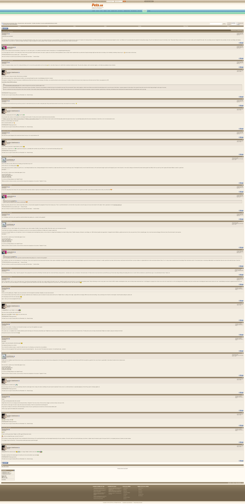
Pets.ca (93, 3)
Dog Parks (125, 491)
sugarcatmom (10, 47)
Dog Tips (125, 489)
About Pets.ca (140, 488)
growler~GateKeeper (12, 72)
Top (242, 482)
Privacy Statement (238, 482)
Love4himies (10, 159)
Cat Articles (125, 494)
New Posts (230, 482)
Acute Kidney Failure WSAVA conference (9, 82)
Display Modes (239, 30)
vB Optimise (119, 490)
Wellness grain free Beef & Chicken (32, 118)
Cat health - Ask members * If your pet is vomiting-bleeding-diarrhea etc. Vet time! (44, 23)
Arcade (105, 26)
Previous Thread (120, 468)
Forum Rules (4, 479)
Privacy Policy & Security (138, 502)
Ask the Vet (140, 491)
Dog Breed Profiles (126, 492)
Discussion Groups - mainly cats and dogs (24, 23)
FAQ (48, 26)
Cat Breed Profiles (126, 497)
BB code (3, 475)
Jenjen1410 (5, 270)
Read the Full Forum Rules (98, 498)
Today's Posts (185, 26)
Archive (233, 482)
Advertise (140, 489)
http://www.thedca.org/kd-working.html (12, 85)
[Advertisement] (122, 18)
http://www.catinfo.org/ (117, 204)
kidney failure (4, 466)
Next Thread (125, 468)
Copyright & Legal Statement (127, 502)
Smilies (3, 476)
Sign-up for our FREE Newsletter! (99, 1)
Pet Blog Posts (140, 494)
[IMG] (2, 477)
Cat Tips (124, 495)
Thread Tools (233, 30)
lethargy (7, 466)
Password (228, 24)
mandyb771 (5, 33)
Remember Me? (240, 23)
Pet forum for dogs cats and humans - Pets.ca (10, 23)
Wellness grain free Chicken (19, 118)
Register (19, 26)
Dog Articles (125, 488)
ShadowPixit (5, 288)
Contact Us (140, 492)
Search (228, 26)
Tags (2, 465)
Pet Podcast (140, 495)
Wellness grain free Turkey (8, 118)
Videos (74, 26)
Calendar (139, 26)
